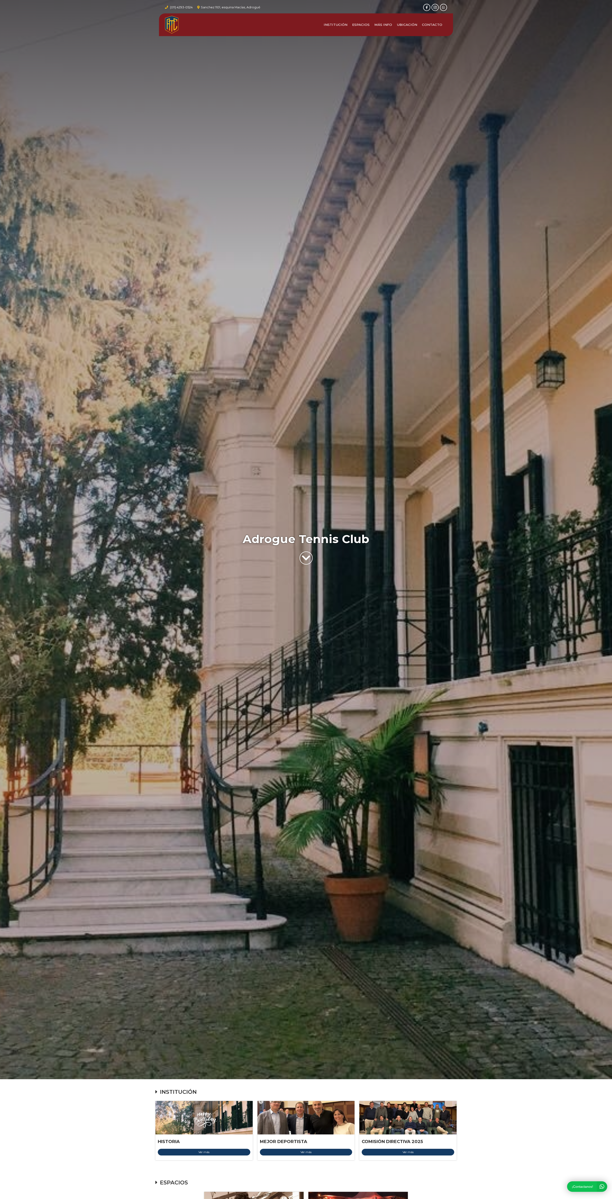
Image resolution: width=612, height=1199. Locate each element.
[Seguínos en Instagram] (435, 7)
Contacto (432, 25)
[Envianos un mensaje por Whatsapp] (443, 7)
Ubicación (407, 25)
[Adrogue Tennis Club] (172, 25)
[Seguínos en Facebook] (426, 7)
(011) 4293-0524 (181, 7)
